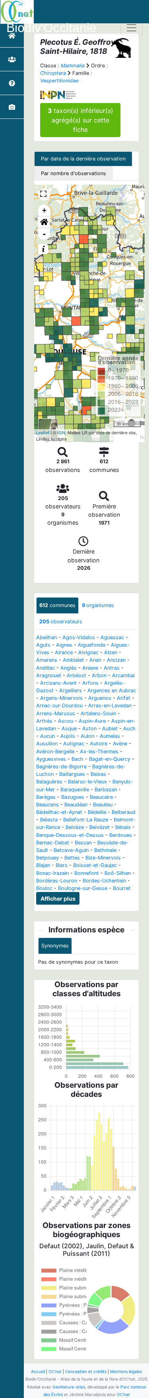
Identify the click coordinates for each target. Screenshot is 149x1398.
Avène (120, 744)
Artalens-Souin (98, 713)
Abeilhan (46, 637)
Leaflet (42, 432)
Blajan (43, 865)
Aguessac (112, 637)
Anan (95, 660)
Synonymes (55, 946)
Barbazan (106, 790)
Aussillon (47, 744)
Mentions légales (126, 1371)
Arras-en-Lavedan (110, 706)
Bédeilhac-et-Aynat (59, 812)
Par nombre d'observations (73, 173)
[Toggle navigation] (131, 28)
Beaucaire (101, 797)
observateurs (60, 622)
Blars (62, 865)
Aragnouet (48, 675)
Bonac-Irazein (52, 873)
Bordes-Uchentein (104, 881)
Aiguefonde (91, 645)
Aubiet (110, 728)
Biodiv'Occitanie (51, 28)
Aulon (87, 736)
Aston (89, 728)
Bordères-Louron (56, 881)
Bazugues (72, 797)
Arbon (99, 675)
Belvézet (99, 827)
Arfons (90, 683)
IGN (61, 432)
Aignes (64, 645)
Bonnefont (86, 873)
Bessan (83, 843)
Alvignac (88, 652)
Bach (77, 759)
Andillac (45, 668)
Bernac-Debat (52, 843)
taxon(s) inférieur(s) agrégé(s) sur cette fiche (80, 120)
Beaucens (47, 805)
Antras (112, 668)
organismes (98, 605)
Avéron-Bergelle (55, 751)
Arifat (123, 698)
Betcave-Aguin (71, 850)
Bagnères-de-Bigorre (61, 767)
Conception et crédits (85, 1371)
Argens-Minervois (61, 698)
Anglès (68, 668)
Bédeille (97, 812)
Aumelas (110, 736)
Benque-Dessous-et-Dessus (70, 835)
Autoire (98, 744)
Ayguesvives (51, 759)
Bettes (72, 858)
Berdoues (120, 835)
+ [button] (44, 210)
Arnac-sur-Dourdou (59, 706)
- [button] (44, 234)
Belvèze (75, 827)
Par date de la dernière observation (83, 159)
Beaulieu (102, 805)
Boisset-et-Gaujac (95, 865)
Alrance (64, 652)
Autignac (73, 744)
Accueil (38, 1371)
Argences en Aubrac (111, 690)
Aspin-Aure (92, 721)
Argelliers (70, 690)
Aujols (67, 736)
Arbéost (76, 675)
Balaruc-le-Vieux (87, 782)
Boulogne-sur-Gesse (82, 888)
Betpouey (47, 858)
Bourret (122, 888)
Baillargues (72, 774)
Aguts (43, 645)
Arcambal (123, 675)
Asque (69, 728)
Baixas (98, 774)
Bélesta (49, 820)
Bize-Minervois (103, 858)
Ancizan (116, 660)
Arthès (44, 721)
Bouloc (44, 888)
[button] (44, 222)
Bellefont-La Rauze (85, 820)
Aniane (90, 668)
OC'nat (55, 1371)
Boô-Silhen (117, 873)
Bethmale (105, 850)
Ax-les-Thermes (99, 751)
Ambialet (73, 660)
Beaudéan (75, 805)
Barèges (46, 797)
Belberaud (123, 812)
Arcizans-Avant (58, 683)
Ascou (65, 721)
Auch (129, 728)
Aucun (47, 736)
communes (57, 605)
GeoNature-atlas (68, 1387)
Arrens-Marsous (55, 713)
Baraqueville (74, 790)
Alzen (110, 652)
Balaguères (49, 782)
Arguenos (99, 698)
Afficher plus (58, 898)
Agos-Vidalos (78, 637)
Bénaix (123, 827)
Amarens (46, 660)
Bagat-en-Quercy (109, 759)
